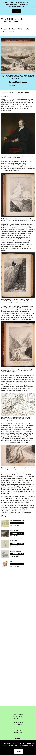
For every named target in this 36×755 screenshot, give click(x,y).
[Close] (34, 7)
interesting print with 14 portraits (11, 475)
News (14, 29)
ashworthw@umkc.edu (24, 512)
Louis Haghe (24, 440)
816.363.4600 (18, 733)
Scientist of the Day (23, 29)
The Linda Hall (5, 29)
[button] (33, 20)
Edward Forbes (13, 484)
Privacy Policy (18, 747)
